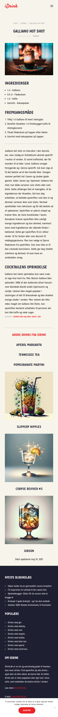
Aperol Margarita (29, 345)
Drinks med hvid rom (17, 641)
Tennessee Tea (29, 355)
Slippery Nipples (29, 427)
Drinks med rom (15, 630)
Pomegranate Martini (29, 365)
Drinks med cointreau (17, 649)
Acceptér (27, 710)
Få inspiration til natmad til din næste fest (27, 589)
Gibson (29, 551)
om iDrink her (20, 688)
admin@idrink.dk (18, 696)
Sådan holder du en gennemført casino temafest (30, 586)
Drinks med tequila (16, 633)
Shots (34, 316)
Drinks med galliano (22, 316)
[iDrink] (11, 6)
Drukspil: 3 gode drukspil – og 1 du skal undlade (29, 601)
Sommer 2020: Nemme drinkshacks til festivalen (29, 605)
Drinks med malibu (16, 637)
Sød (39, 316)
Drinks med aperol (16, 645)
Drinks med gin (14, 622)
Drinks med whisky (16, 626)
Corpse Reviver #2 (29, 489)
